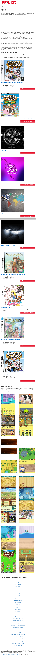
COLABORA (8, 654)
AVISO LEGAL (13, 654)
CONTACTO (18, 654)
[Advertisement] (18, 22)
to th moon (24, 12)
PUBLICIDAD (3, 654)
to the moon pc (30, 12)
